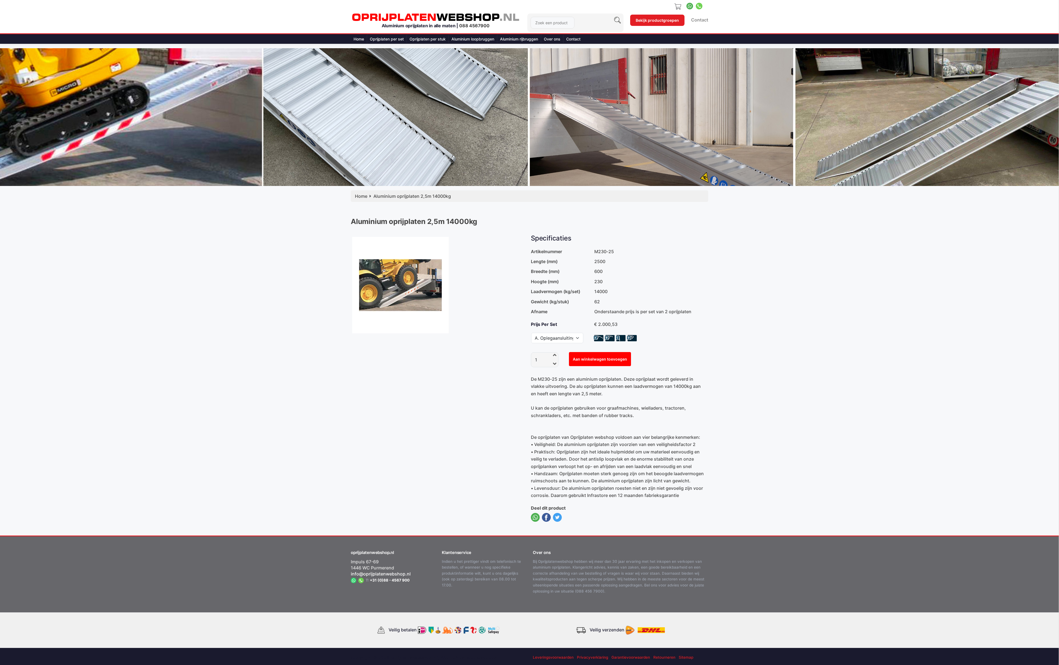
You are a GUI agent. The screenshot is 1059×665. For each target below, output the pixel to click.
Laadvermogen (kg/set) (555, 291)
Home (359, 39)
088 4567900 (474, 25)
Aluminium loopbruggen (472, 39)
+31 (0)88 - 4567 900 (390, 580)
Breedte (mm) (545, 271)
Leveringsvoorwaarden (553, 657)
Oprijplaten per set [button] (387, 39)
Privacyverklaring (592, 657)
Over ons (552, 39)
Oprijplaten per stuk (428, 39)
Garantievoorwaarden (630, 657)
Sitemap (686, 657)
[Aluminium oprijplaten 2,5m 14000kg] (400, 284)
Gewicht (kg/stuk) (550, 301)
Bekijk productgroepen (657, 20)
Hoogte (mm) (545, 281)
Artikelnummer (546, 251)
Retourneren (664, 657)
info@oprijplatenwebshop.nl (381, 574)
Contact (699, 20)
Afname (539, 311)
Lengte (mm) (544, 261)
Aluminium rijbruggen (519, 39)
